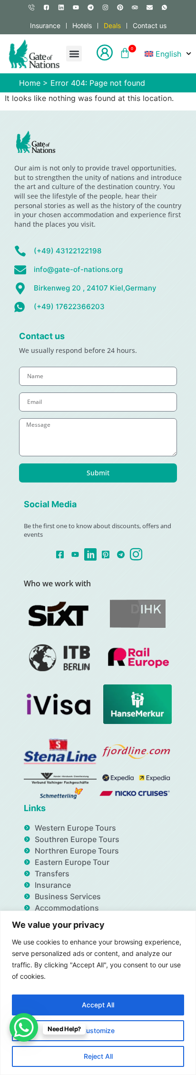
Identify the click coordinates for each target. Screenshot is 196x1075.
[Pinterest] (120, 7)
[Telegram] (91, 7)
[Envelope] (150, 7)
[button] (74, 53)
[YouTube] (75, 553)
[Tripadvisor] (135, 7)
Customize (98, 1030)
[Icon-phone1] (32, 7)
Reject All (98, 1056)
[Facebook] (60, 553)
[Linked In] (90, 554)
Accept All (98, 1005)
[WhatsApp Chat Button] (24, 1027)
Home (29, 83)
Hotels (82, 25)
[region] (98, 993)
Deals (112, 25)
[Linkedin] (61, 7)
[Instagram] (105, 7)
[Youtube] (76, 7)
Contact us (150, 25)
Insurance (45, 25)
